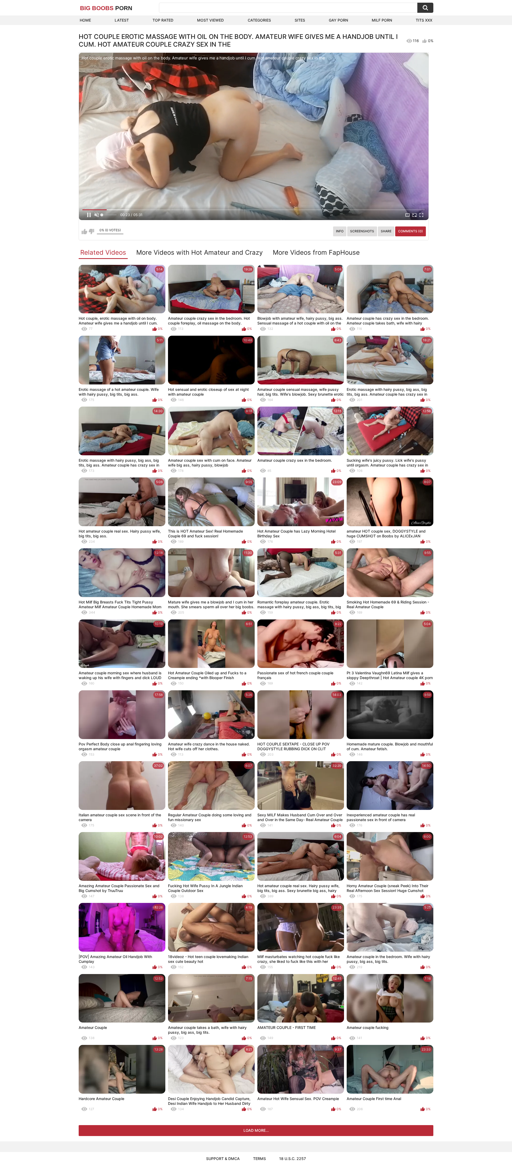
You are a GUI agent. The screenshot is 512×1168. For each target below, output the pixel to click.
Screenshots (362, 231)
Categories (259, 20)
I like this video (84, 231)
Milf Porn (382, 20)
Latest (122, 20)
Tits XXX (424, 20)
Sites (300, 20)
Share (386, 231)
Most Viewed (210, 20)
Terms (259, 1158)
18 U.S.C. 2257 (292, 1158)
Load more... (256, 1130)
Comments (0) (410, 231)
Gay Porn (338, 20)
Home (85, 20)
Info (339, 231)
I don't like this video (91, 231)
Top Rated (163, 20)
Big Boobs (106, 8)
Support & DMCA (223, 1158)
